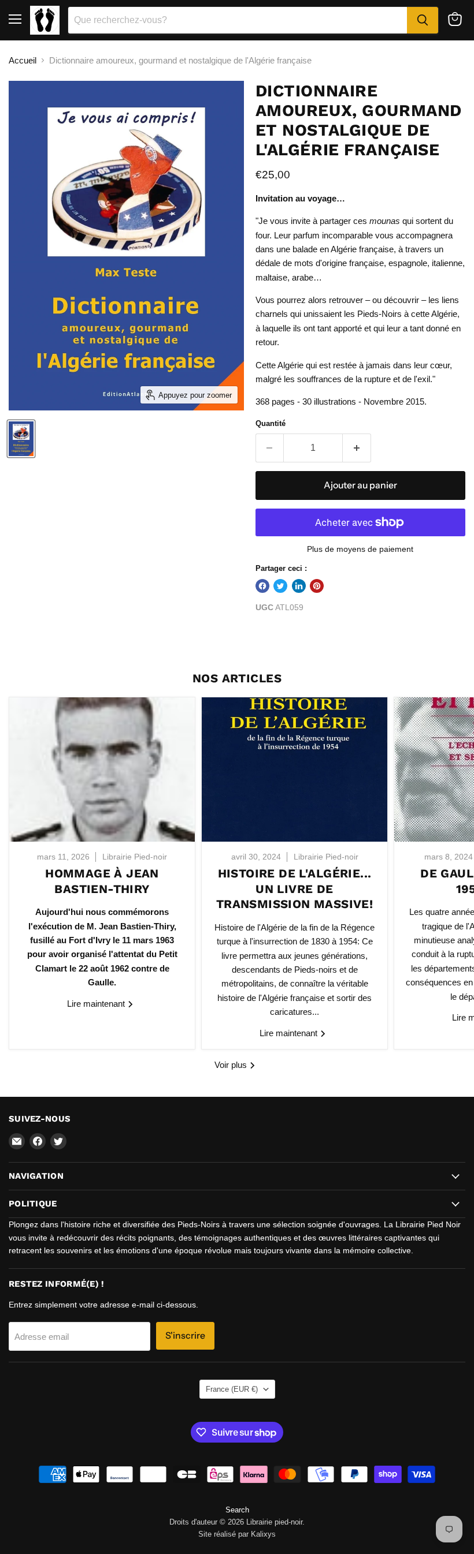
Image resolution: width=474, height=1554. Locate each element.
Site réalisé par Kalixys (237, 1534)
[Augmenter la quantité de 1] (357, 448)
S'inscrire (185, 1335)
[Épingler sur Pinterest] (317, 586)
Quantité (270, 423)
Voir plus (231, 1065)
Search (237, 1510)
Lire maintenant (97, 1003)
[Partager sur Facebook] (262, 586)
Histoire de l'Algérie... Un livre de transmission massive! (294, 888)
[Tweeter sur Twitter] (280, 586)
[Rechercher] (422, 20)
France (232, 1389)
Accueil (22, 60)
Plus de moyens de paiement (360, 549)
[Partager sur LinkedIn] (299, 586)
